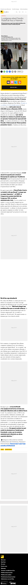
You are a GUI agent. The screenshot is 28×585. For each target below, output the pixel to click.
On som (3, 564)
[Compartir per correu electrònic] (12, 72)
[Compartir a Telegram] (7, 72)
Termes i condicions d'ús (8, 570)
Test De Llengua (15, 9)
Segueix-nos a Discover (6, 9)
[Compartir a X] (2, 72)
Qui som (3, 559)
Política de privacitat (6, 572)
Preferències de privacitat (8, 576)
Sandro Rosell (8, 449)
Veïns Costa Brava (24, 9)
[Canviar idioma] (22, 12)
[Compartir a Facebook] (10, 72)
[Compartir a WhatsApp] (4, 72)
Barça (2, 449)
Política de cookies (6, 574)
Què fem (3, 562)
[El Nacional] (2, 12)
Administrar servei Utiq (7, 579)
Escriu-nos (4, 566)
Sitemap (3, 568)
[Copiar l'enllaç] (15, 72)
